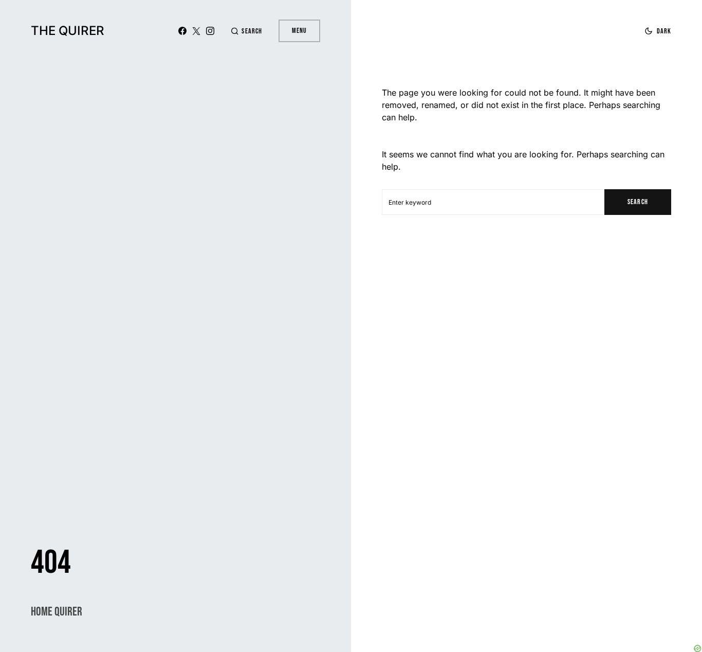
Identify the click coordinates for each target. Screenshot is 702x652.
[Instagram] (210, 31)
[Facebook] (182, 31)
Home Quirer (56, 611)
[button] (246, 31)
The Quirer (67, 30)
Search (637, 201)
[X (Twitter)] (196, 31)
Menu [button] (299, 30)
